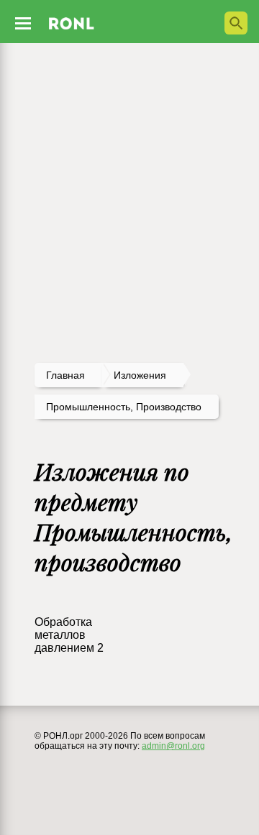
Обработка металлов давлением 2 (69, 635)
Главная (65, 375)
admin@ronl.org (173, 746)
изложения (140, 375)
